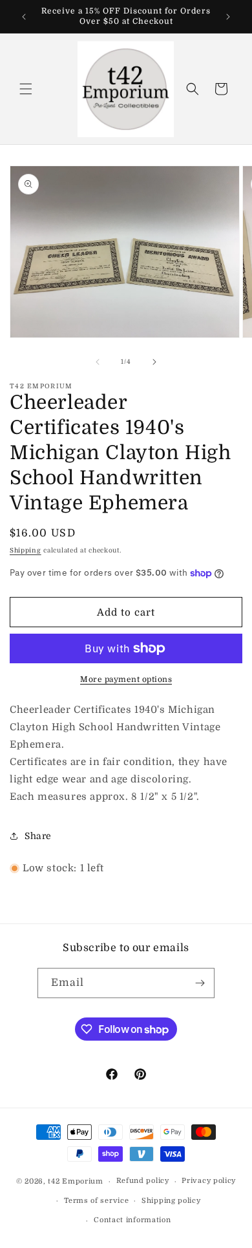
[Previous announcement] (24, 17)
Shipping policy (171, 1200)
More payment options (126, 679)
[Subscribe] (199, 983)
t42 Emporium (75, 1181)
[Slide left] (97, 362)
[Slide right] (154, 362)
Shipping (25, 550)
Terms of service (96, 1200)
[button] (26, 89)
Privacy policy (209, 1181)
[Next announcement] (228, 17)
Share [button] (38, 836)
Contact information (132, 1220)
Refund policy (142, 1181)
